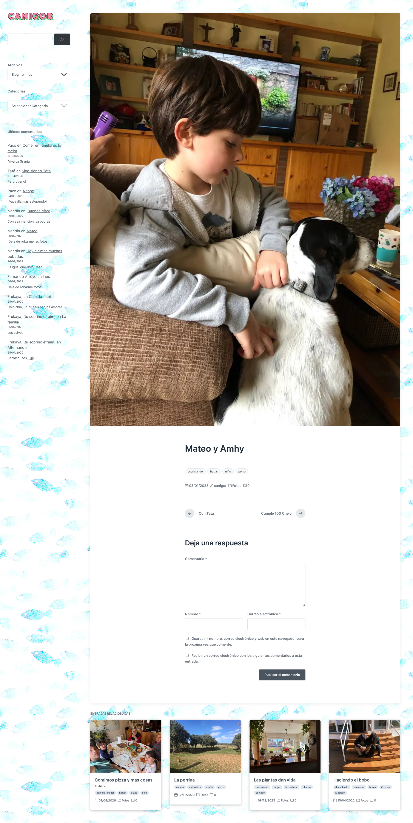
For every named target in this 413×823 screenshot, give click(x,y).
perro (242, 471)
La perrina (184, 780)
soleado (260, 792)
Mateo (31, 231)
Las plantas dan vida (275, 780)
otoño (209, 787)
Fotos (237, 485)
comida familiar (105, 792)
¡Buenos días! (38, 211)
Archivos (15, 65)
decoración (262, 787)
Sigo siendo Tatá (36, 171)
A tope (28, 191)
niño (228, 471)
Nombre (193, 614)
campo (180, 787)
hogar (214, 471)
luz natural (291, 787)
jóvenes (385, 787)
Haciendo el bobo (351, 780)
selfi (144, 792)
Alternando (17, 347)
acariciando (195, 471)
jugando (340, 792)
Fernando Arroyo (22, 276)
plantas (307, 787)
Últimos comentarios (25, 131)
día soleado (341, 787)
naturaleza (195, 787)
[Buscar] (62, 39)
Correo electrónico (264, 614)
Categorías (17, 91)
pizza (134, 792)
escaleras (359, 787)
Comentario (196, 559)
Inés (46, 276)
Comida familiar (42, 296)
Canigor (30, 17)
